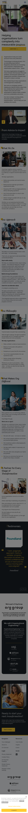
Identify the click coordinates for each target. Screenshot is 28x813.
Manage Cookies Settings (14, 806)
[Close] (26, 797)
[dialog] (14, 803)
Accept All (13, 810)
